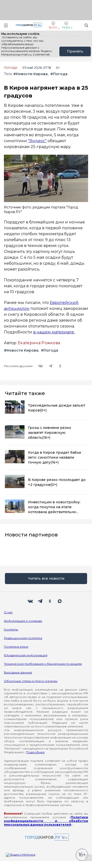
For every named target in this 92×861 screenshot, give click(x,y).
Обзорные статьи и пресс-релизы (30, 681)
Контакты (11, 629)
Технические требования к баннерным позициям (43, 664)
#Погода (58, 74)
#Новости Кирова (30, 74)
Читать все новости (46, 578)
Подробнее (35, 752)
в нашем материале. (54, 332)
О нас (8, 612)
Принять (75, 51)
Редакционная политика (23, 638)
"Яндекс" (37, 140)
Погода (10, 67)
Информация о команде (23, 621)
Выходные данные (18, 672)
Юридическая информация (25, 655)
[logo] (46, 837)
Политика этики (16, 646)
